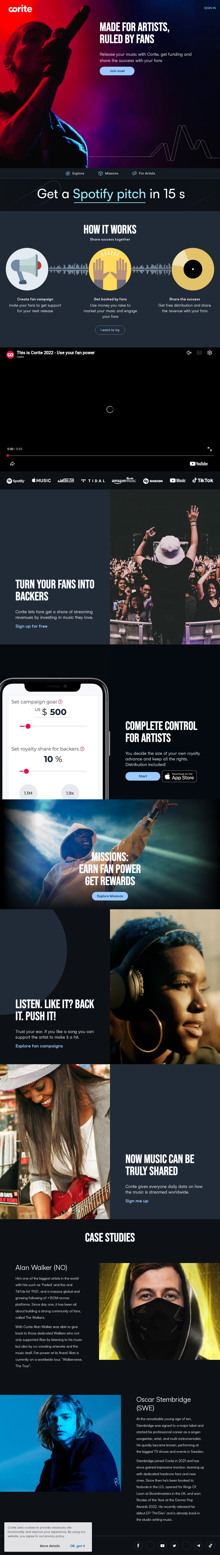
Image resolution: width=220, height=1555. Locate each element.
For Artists (147, 173)
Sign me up (136, 1200)
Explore (78, 173)
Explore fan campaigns (39, 1046)
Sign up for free (31, 626)
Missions (111, 173)
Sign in (210, 8)
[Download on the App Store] (179, 776)
